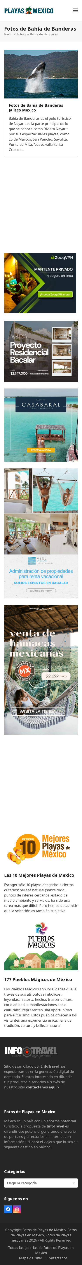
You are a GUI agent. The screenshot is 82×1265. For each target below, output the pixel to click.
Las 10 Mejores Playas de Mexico (39, 875)
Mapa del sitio (30, 1258)
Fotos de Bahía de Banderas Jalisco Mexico (36, 108)
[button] (75, 10)
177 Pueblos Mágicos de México (38, 979)
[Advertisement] (41, 206)
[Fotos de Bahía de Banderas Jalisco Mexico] (41, 73)
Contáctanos (57, 1258)
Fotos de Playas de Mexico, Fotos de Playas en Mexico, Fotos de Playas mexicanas (44, 1235)
